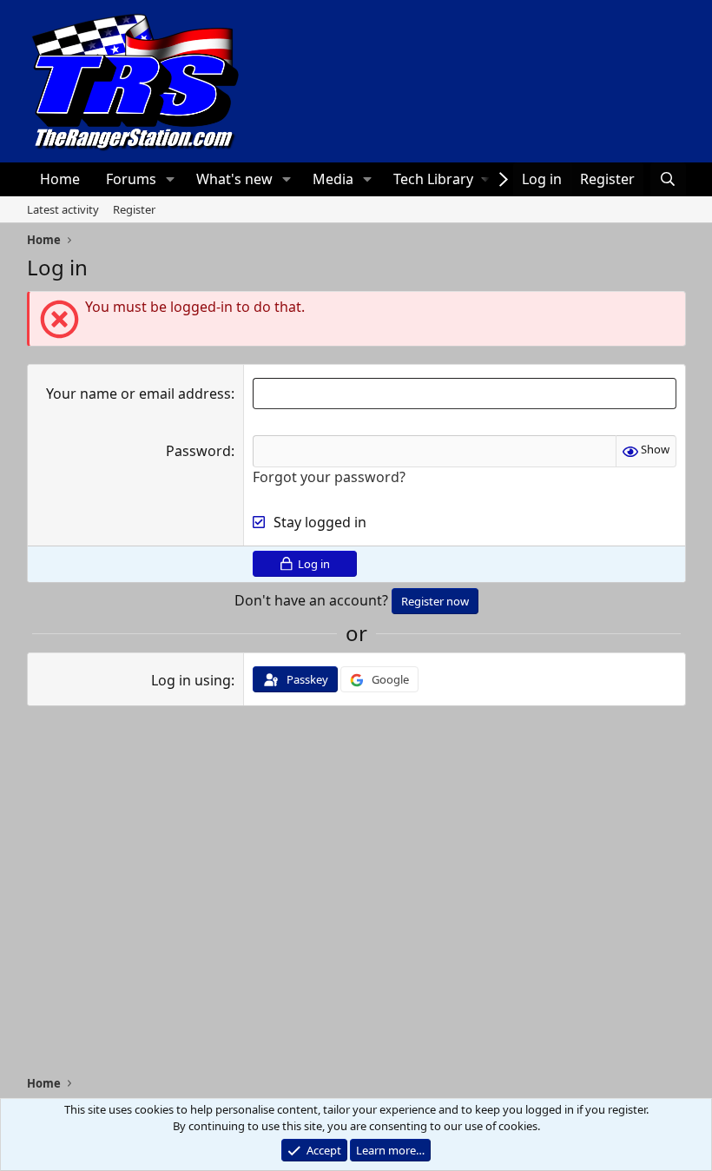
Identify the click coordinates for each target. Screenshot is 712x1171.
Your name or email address (138, 393)
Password (198, 450)
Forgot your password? (329, 476)
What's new (234, 179)
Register (134, 209)
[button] (169, 178)
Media (333, 179)
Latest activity (63, 209)
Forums (131, 179)
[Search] (668, 178)
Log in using (191, 680)
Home (60, 179)
